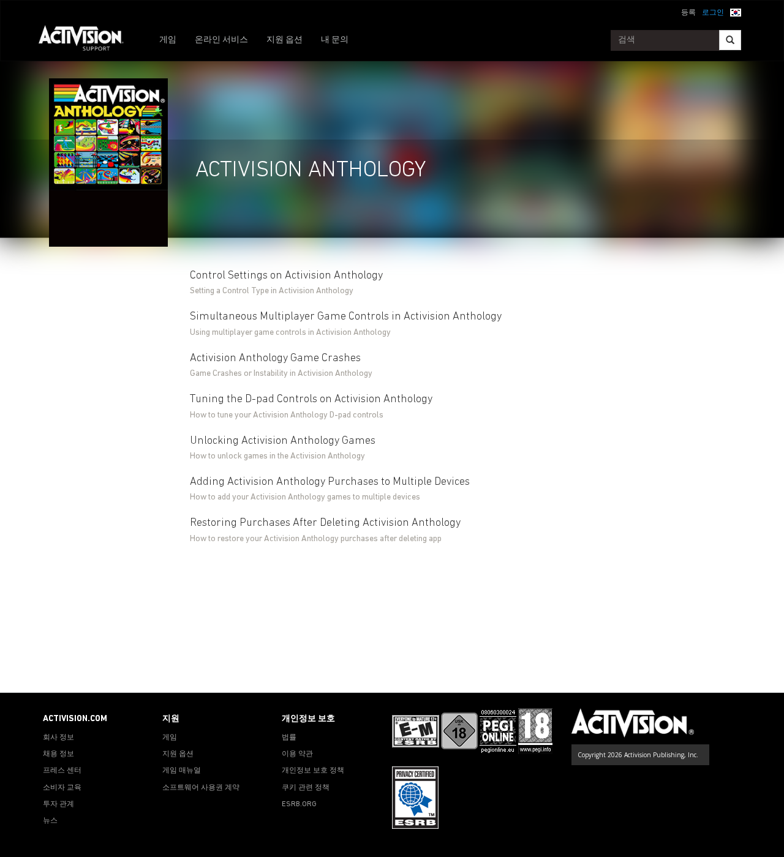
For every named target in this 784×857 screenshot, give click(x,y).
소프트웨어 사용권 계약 (200, 788)
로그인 (713, 13)
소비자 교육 (62, 788)
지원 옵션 (284, 40)
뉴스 (50, 821)
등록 (688, 13)
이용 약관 (297, 754)
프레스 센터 (62, 770)
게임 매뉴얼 (181, 770)
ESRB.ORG (299, 804)
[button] (735, 11)
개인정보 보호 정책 (313, 770)
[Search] (730, 40)
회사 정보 (58, 737)
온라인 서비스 (221, 40)
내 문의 (335, 40)
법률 (289, 737)
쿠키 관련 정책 (306, 788)
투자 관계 (58, 804)
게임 (167, 40)
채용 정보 (58, 754)
